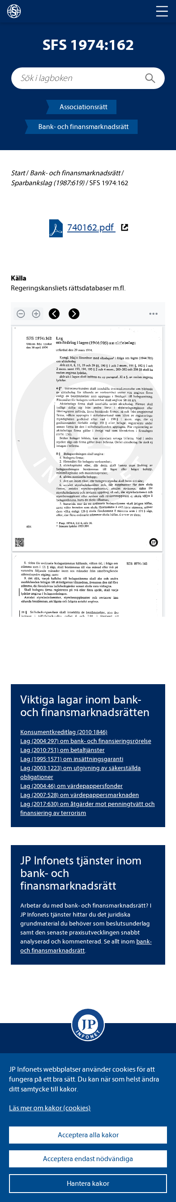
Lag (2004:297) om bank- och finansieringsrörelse (85, 741)
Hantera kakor (88, 1184)
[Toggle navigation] (162, 11)
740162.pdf (91, 227)
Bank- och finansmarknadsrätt (83, 127)
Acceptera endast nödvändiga (88, 1159)
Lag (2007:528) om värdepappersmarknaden (79, 795)
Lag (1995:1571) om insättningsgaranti (71, 759)
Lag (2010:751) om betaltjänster (62, 750)
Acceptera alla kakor (88, 1135)
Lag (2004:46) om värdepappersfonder (71, 786)
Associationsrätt (83, 107)
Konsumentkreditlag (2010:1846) (63, 732)
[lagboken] (14, 11)
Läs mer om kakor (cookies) (50, 1108)
